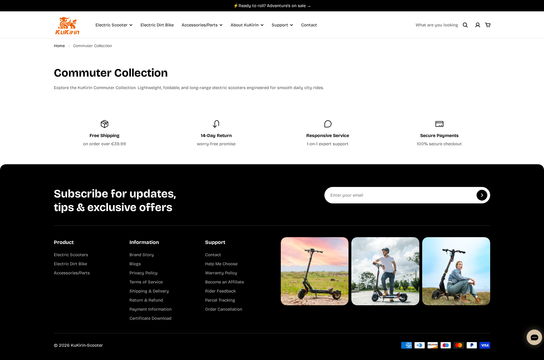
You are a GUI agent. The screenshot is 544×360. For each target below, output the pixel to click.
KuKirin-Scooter (87, 345)
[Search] (465, 25)
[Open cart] (488, 25)
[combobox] (442, 25)
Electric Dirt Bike (157, 25)
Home (59, 45)
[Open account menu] (478, 25)
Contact (309, 25)
